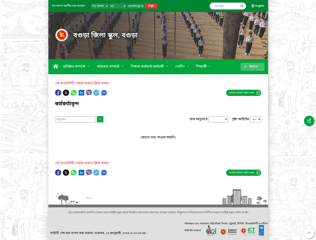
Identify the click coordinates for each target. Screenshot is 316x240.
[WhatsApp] (74, 95)
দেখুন (151, 6)
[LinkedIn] (82, 95)
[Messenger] (104, 95)
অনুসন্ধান (242, 6)
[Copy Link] (97, 95)
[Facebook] (59, 95)
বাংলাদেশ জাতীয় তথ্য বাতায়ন (68, 6)
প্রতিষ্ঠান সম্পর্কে (74, 66)
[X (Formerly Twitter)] (66, 95)
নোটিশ (180, 66)
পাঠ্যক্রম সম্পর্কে (108, 66)
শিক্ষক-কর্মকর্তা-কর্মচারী (148, 66)
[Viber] (89, 93)
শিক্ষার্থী (201, 66)
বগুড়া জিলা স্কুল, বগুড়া (105, 35)
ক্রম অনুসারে (199, 119)
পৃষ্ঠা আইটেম (240, 119)
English (259, 6)
